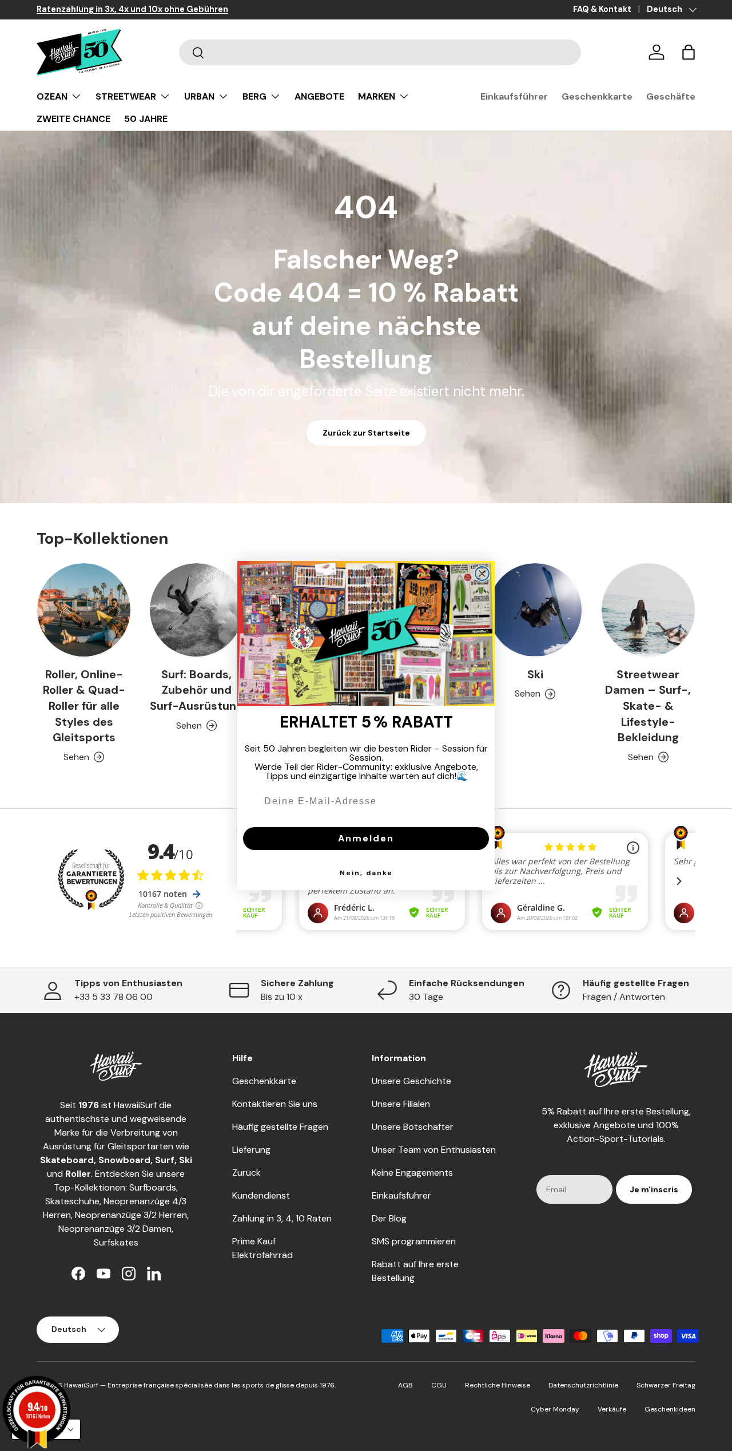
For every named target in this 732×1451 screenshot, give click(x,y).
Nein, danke (366, 872)
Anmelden (366, 838)
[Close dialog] (482, 573)
